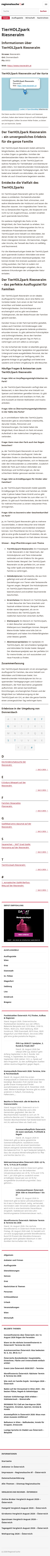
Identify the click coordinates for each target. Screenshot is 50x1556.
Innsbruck (8, 997)
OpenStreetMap (33, 109)
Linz (6, 991)
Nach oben (41, 769)
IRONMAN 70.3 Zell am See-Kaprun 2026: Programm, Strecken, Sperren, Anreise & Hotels (22, 1407)
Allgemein (8, 1255)
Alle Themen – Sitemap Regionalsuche (21, 1483)
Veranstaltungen (11, 1307)
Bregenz (7, 1002)
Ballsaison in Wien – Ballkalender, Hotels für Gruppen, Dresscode (24, 1423)
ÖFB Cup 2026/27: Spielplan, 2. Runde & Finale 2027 (29, 1044)
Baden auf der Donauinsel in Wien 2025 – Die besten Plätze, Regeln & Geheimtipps (24, 1390)
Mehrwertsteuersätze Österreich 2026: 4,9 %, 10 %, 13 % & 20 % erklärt (24, 1163)
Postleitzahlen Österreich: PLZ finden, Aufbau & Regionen (25, 1016)
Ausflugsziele (17, 18)
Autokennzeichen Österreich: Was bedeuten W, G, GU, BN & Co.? (24, 1351)
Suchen (43, 11)
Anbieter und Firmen (13, 1260)
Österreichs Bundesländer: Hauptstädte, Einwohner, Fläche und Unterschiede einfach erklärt (24, 1360)
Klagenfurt (9, 981)
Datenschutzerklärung (13, 1478)
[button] (25, 92)
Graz (6, 965)
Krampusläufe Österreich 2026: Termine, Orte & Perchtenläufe (24, 1072)
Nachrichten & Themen (14, 1286)
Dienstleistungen (11, 1270)
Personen (8, 1291)
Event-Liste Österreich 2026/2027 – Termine (24, 1368)
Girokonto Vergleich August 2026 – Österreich (25, 1513)
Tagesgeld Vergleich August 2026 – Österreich (25, 1528)
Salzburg (8, 986)
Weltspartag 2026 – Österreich (17, 1533)
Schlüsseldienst (11, 1297)
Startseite (7, 1461)
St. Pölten (8, 976)
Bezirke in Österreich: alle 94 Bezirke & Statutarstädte (21, 1102)
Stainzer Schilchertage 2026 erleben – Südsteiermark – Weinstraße (21, 1397)
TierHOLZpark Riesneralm (14, 865)
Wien (6, 960)
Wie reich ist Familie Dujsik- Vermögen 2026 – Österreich (25, 1382)
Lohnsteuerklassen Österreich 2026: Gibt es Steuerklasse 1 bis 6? (30, 1192)
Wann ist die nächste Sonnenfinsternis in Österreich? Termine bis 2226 (23, 1343)
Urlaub (7, 1302)
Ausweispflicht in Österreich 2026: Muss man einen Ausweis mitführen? (24, 1415)
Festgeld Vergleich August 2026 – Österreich (24, 1508)
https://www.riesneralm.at (19, 65)
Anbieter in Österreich (13, 1466)
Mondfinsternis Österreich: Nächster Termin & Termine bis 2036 (24, 1221)
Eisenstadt (8, 970)
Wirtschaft (30, 18)
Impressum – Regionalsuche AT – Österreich (24, 1472)
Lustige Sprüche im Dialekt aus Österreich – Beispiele (24, 1431)
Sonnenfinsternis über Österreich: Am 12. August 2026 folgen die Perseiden (23, 1336)
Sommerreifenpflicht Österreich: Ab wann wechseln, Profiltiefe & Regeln (31, 1132)
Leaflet (22, 109)
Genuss (7, 1276)
